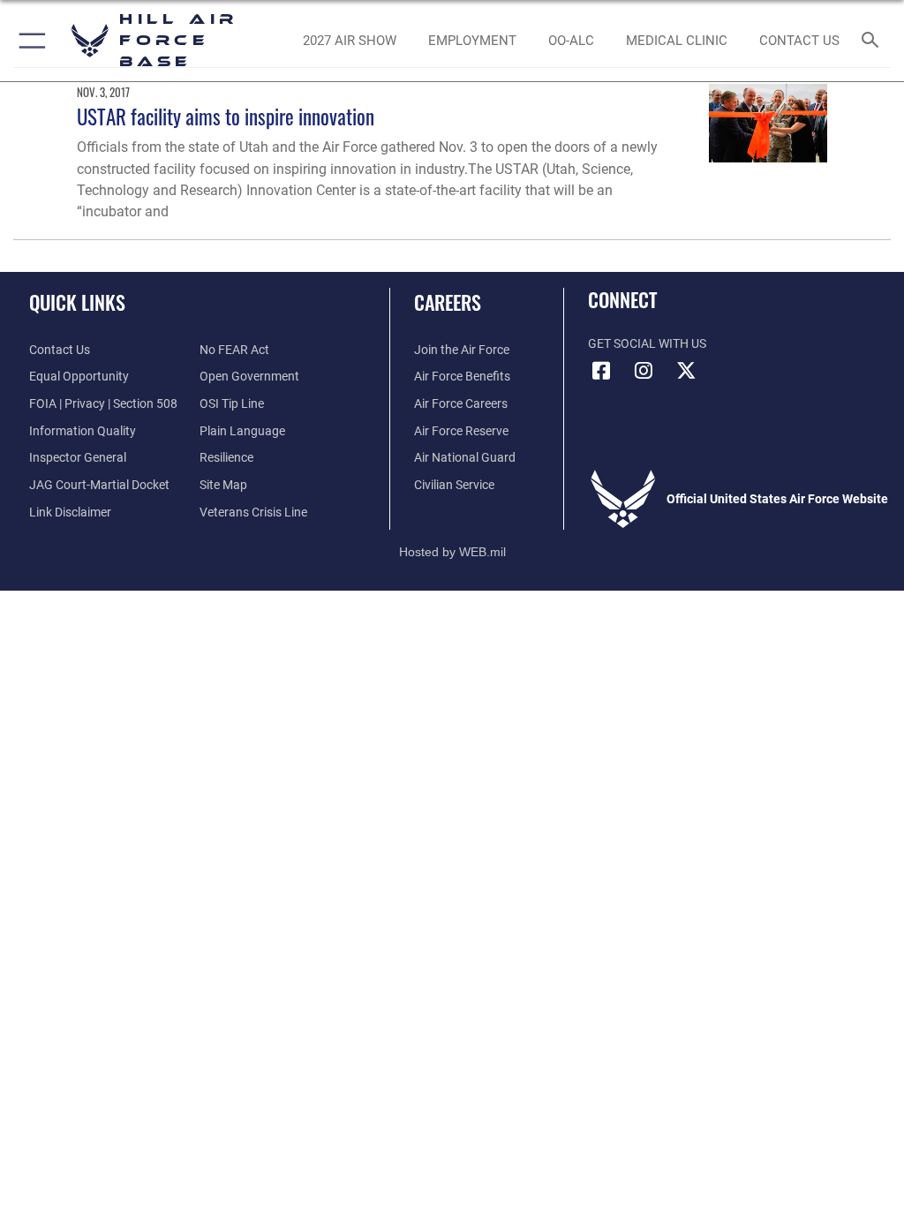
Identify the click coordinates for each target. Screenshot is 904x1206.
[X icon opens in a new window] (686, 371)
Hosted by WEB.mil (452, 552)
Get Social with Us (647, 343)
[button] (28, 40)
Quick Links (77, 302)
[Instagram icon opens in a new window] (643, 371)
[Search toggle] (873, 41)
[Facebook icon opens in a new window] (601, 371)
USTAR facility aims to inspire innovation (225, 116)
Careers (447, 302)
